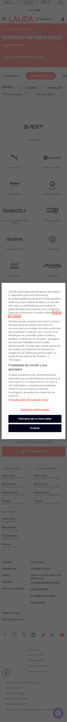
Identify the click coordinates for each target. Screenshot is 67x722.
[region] (33, 361)
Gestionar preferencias (35, 409)
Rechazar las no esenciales (34, 418)
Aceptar (35, 428)
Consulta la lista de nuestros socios (28, 400)
